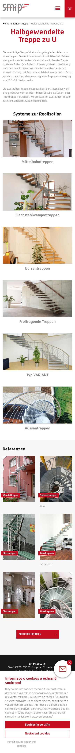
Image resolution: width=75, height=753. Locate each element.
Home (6, 23)
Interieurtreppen (20, 23)
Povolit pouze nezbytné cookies (21, 743)
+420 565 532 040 (27, 670)
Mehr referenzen (37, 634)
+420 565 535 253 (49, 670)
